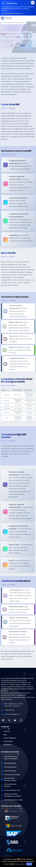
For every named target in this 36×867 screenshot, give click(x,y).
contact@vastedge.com (12, 714)
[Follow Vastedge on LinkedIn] (3, 720)
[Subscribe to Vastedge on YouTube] (15, 720)
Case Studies (8, 741)
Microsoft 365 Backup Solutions (10, 779)
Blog (5, 735)
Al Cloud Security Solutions (10, 785)
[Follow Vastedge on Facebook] (21, 720)
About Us (7, 731)
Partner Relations (10, 738)
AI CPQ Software (10, 771)
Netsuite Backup (10, 763)
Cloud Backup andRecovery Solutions (11, 757)
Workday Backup (10, 767)
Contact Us (8, 745)
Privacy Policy (20, 864)
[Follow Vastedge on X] (9, 720)
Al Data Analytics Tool (12, 790)
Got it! (29, 864)
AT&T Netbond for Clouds (13, 800)
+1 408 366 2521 (9, 710)
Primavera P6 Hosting (12, 775)
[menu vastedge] (33, 2)
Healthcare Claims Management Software (12, 795)
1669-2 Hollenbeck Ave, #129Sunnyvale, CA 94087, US (13, 705)
